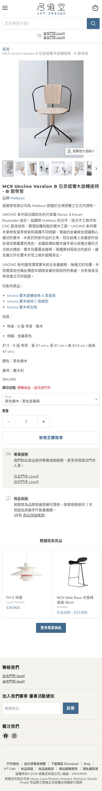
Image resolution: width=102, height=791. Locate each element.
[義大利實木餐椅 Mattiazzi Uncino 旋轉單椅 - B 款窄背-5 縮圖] (62, 168)
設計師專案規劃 (35, 764)
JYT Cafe (10, 769)
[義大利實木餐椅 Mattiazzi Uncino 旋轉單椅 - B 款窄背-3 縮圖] (32, 168)
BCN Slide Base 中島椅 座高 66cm (75, 600)
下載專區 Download (65, 764)
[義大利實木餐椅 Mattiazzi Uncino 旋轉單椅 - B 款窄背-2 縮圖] (20, 168)
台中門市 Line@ (54, 33)
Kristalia (62, 607)
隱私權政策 (90, 769)
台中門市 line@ (13, 681)
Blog (87, 764)
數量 (5, 411)
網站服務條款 (68, 769)
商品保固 (27, 769)
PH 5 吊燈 (14, 597)
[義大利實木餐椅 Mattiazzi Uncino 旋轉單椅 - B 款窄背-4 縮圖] (44, 168)
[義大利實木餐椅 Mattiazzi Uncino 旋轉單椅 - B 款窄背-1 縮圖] (8, 168)
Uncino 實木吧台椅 (22, 307)
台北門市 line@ (13, 676)
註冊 (71, 708)
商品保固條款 (33, 515)
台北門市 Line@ (54, 37)
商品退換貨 (46, 769)
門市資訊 (13, 764)
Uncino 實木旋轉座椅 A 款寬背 (31, 295)
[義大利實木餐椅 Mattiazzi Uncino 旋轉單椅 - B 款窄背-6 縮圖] (79, 168)
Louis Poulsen (15, 602)
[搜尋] (93, 23)
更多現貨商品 (51, 627)
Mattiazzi (17, 198)
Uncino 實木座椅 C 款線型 (27, 301)
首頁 (5, 49)
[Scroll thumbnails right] (95, 168)
